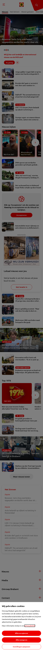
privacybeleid (30, 626)
